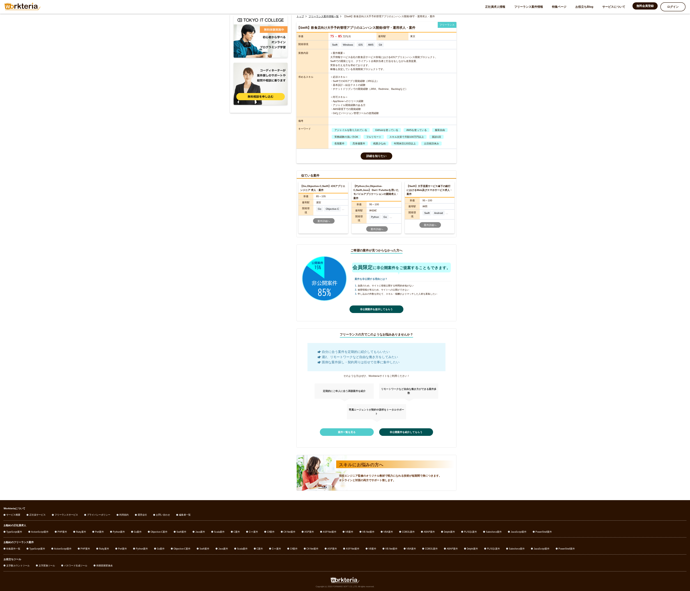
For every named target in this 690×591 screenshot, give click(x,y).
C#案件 (271, 531)
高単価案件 (359, 143)
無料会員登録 (645, 5)
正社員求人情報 (495, 6)
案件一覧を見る (347, 432)
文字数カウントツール (18, 565)
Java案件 (200, 531)
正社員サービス (37, 514)
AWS (370, 44)
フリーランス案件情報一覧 (324, 16)
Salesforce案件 (494, 531)
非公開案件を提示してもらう (376, 309)
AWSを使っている (416, 130)
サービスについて (613, 6)
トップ (300, 16)
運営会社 (142, 514)
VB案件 (349, 531)
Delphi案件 (449, 531)
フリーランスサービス (66, 514)
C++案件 (253, 531)
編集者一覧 (185, 514)
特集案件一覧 (13, 548)
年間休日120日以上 (405, 143)
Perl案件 (99, 531)
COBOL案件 (408, 531)
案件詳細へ (324, 221)
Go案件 (138, 531)
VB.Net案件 (368, 531)
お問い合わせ (163, 514)
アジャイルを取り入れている (350, 130)
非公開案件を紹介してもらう (406, 432)
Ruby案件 (81, 531)
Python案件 (119, 531)
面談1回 (436, 136)
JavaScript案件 (518, 531)
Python (375, 216)
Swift (334, 44)
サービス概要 (13, 514)
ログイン (673, 6)
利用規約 (124, 514)
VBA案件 (388, 531)
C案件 (237, 531)
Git (380, 44)
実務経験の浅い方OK (346, 136)
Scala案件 (219, 531)
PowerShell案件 (543, 531)
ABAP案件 (429, 531)
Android (438, 213)
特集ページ (559, 6)
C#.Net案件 (289, 531)
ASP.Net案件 (329, 531)
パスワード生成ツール (75, 565)
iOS (360, 44)
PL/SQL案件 (470, 531)
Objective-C (332, 208)
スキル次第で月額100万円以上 (406, 136)
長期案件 (339, 143)
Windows (348, 44)
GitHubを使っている (386, 130)
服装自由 (440, 130)
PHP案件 (62, 531)
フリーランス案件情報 (528, 6)
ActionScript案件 (40, 531)
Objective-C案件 (159, 531)
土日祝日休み (431, 143)
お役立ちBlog (584, 6)
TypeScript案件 (14, 531)
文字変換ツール (47, 565)
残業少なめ (379, 143)
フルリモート (373, 136)
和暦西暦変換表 (104, 565)
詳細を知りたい (376, 155)
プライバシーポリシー (98, 514)
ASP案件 (309, 531)
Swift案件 (181, 531)
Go (319, 208)
